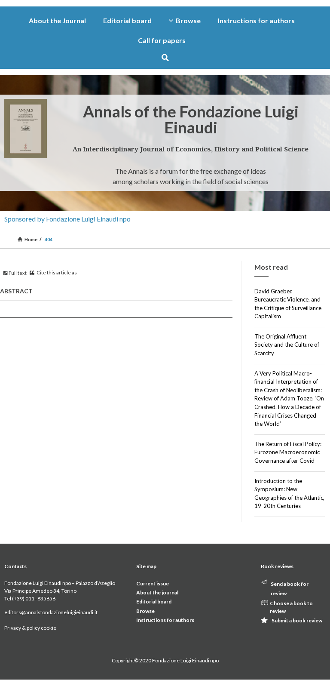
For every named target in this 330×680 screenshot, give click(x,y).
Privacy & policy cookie (30, 628)
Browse (188, 20)
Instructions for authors (256, 20)
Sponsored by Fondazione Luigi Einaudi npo (67, 219)
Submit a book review (297, 620)
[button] (165, 57)
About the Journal (57, 20)
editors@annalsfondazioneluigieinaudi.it (51, 612)
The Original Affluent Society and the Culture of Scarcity (286, 345)
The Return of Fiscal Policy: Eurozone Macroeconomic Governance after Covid (287, 452)
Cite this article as (56, 272)
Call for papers (162, 40)
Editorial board (127, 20)
